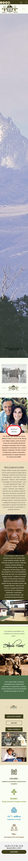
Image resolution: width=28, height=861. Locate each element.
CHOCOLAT (14, 429)
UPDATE (14, 431)
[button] (1, 2)
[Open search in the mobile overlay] (25, 2)
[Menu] (24, 9)
